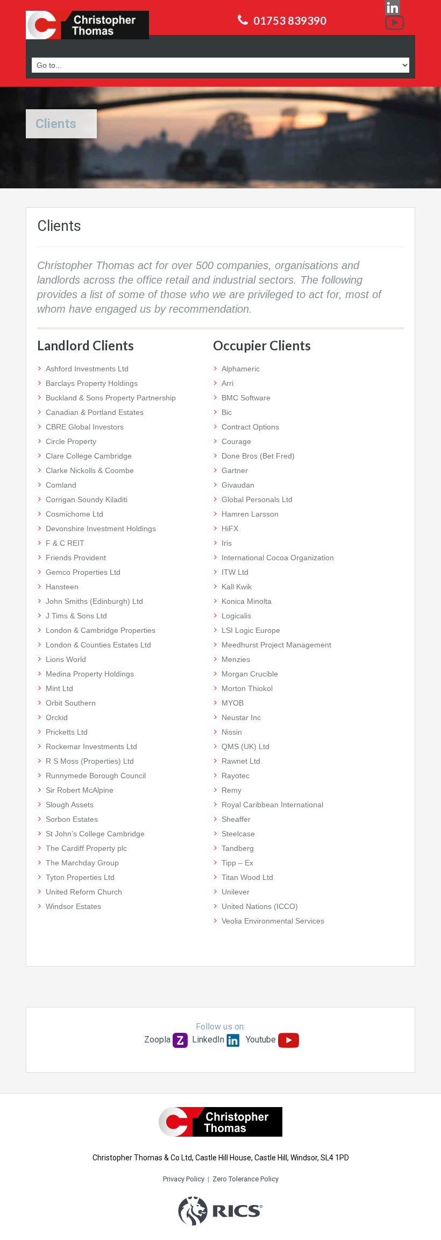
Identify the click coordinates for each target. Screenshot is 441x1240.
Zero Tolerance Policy (245, 1179)
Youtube (261, 1039)
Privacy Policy (183, 1179)
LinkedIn (208, 1039)
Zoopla (157, 1039)
